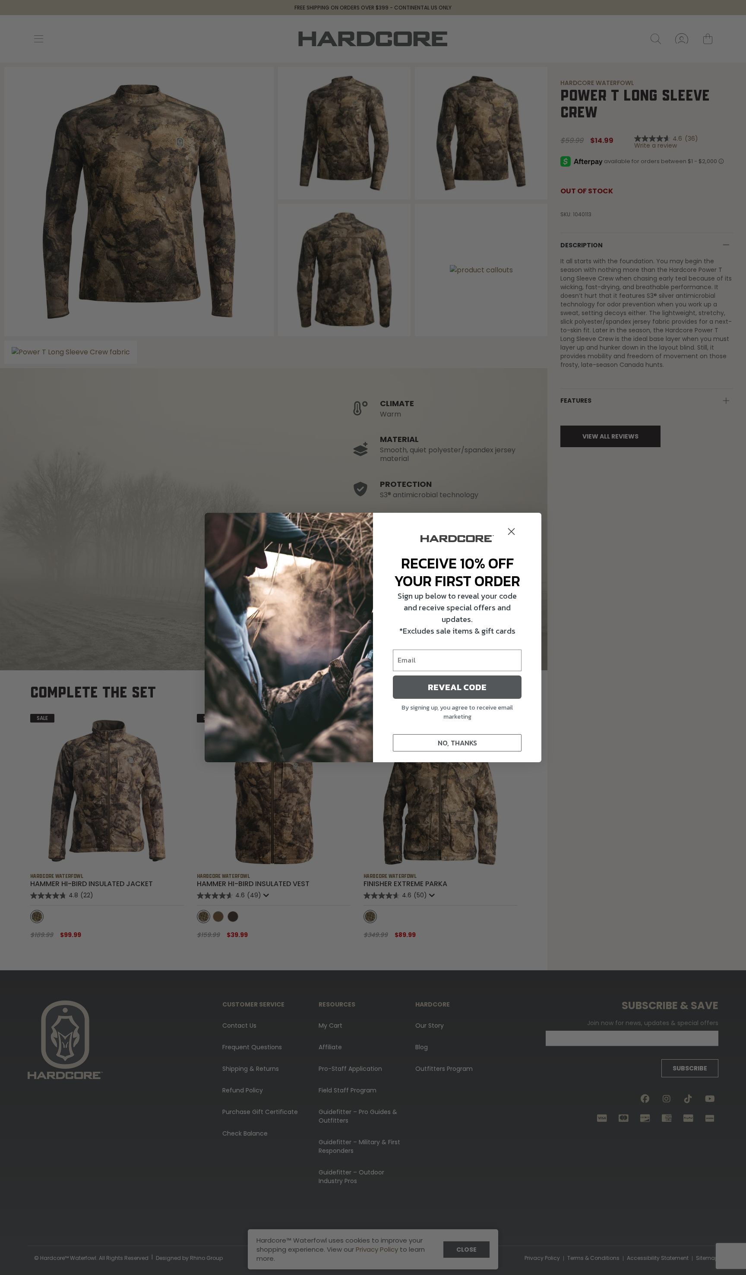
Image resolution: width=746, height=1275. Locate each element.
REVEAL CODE (457, 687)
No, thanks (457, 743)
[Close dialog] (511, 531)
